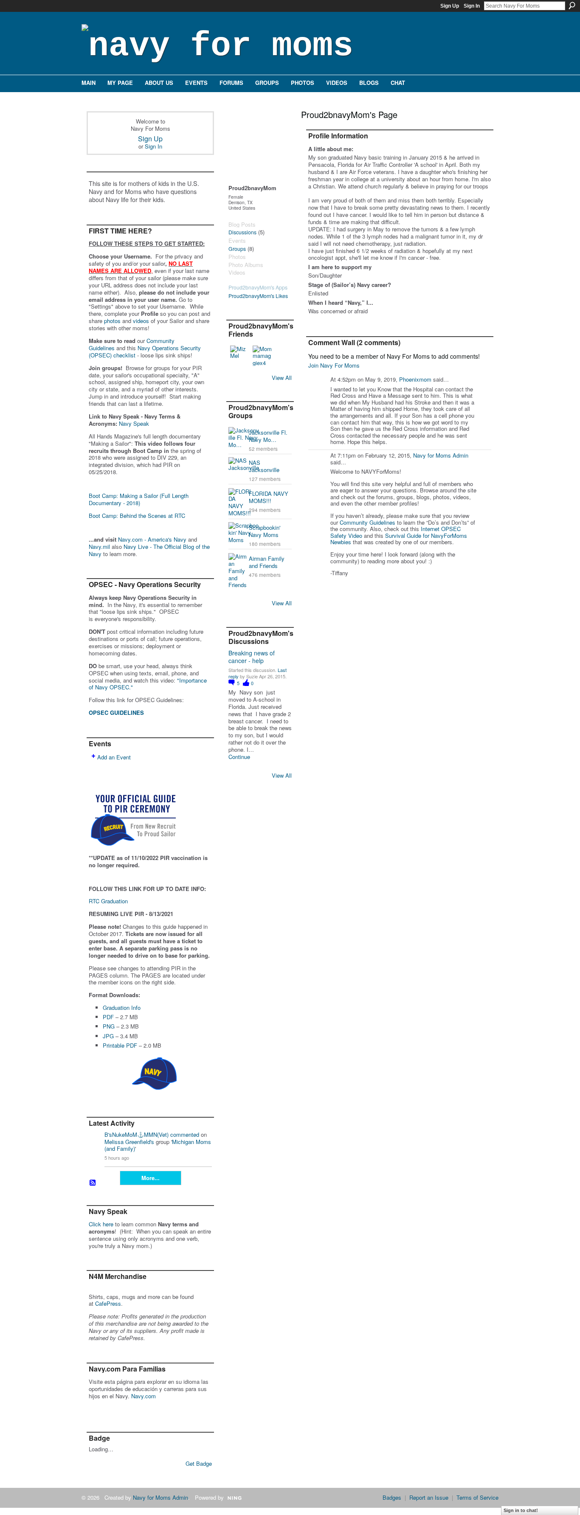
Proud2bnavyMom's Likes (258, 296)
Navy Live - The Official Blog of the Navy (149, 550)
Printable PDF (120, 1045)
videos (141, 321)
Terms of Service (477, 1497)
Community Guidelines (367, 522)
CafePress (108, 1303)
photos (112, 321)
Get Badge (199, 1463)
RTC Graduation (108, 901)
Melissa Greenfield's (129, 1142)
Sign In (472, 6)
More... (150, 1178)
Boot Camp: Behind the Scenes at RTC (137, 516)
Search (572, 5)
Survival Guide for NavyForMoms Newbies (398, 538)
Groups (237, 249)
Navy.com (143, 1396)
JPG (108, 1036)
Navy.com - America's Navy (152, 539)
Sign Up (449, 6)
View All (282, 378)
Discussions (242, 232)
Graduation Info (122, 1007)
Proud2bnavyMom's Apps (257, 287)
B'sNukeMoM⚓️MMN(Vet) (136, 1134)
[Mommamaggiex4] (263, 356)
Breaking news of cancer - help (251, 657)
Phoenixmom (415, 379)
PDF (108, 1017)
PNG (109, 1026)
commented (184, 1134)
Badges (392, 1497)
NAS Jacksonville (264, 466)
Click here (101, 1224)
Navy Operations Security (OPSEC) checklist (145, 351)
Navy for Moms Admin (440, 455)
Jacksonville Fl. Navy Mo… (268, 436)
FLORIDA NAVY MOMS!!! (268, 497)
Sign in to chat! (521, 1510)
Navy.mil (99, 546)
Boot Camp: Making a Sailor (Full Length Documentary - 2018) (139, 499)
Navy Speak (134, 423)
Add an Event (114, 757)
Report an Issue (428, 1497)
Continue (239, 757)
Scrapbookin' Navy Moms (264, 531)
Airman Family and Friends (266, 562)
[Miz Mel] (240, 356)
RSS (93, 1183)
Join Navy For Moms (334, 365)
